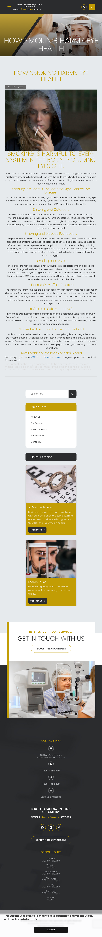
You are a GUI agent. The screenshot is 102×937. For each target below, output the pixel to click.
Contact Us (36, 441)
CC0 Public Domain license (46, 357)
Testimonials (37, 435)
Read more (36, 529)
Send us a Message (51, 797)
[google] (51, 827)
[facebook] (42, 827)
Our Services (37, 423)
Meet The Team (39, 429)
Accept (51, 929)
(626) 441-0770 (51, 770)
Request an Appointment (51, 648)
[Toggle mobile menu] (9, 6)
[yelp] (59, 827)
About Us (35, 416)
